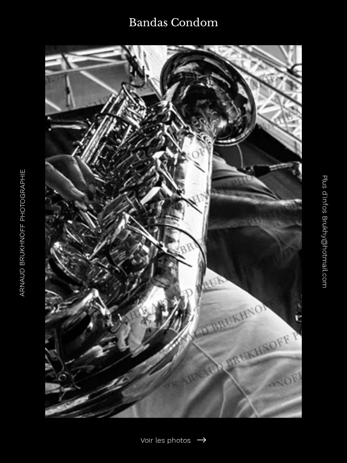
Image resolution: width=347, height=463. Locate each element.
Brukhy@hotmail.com (325, 252)
